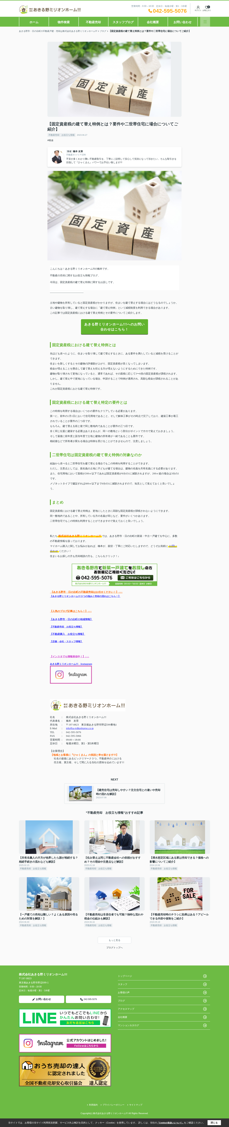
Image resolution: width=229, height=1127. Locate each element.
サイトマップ (135, 1105)
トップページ (125, 976)
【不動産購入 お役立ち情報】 (67, 634)
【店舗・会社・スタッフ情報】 (66, 641)
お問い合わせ (183, 22)
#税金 (50, 140)
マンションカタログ (128, 1025)
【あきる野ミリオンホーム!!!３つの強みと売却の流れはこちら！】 (85, 596)
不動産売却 (93, 22)
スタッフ (122, 984)
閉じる (214, 1122)
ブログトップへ (114, 947)
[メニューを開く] (205, 21)
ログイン (198, 10)
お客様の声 (124, 992)
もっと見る (114, 940)
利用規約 (93, 1105)
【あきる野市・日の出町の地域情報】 (71, 619)
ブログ (121, 1000)
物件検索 (64, 22)
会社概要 (153, 22)
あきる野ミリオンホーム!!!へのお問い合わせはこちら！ (114, 326)
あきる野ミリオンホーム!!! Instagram (71, 664)
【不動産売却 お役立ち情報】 (66, 626)
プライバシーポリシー (113, 1105)
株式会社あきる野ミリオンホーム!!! (79, 536)
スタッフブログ (123, 22)
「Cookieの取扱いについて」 (170, 1123)
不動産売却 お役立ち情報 (61, 135)
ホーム (34, 22)
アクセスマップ (126, 1009)
